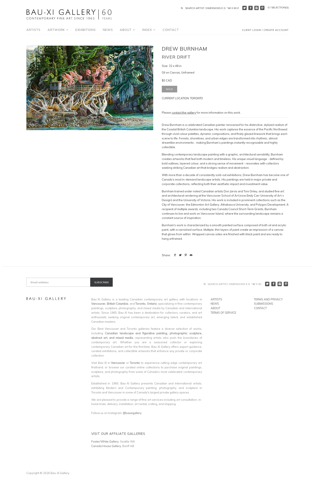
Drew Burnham (184, 48)
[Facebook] (250, 8)
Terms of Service (223, 312)
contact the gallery (184, 112)
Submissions (263, 303)
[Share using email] (191, 255)
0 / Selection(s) (278, 7)
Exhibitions (85, 30)
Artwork (57, 30)
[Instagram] (256, 8)
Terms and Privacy (268, 299)
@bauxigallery (132, 413)
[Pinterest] (262, 8)
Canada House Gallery (106, 446)
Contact (171, 30)
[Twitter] (244, 8)
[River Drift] (89, 88)
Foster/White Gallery (105, 441)
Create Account (276, 30)
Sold (169, 89)
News (108, 30)
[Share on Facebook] (175, 255)
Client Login (251, 30)
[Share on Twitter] (180, 255)
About (126, 30)
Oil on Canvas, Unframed (178, 72)
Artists (33, 30)
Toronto (196, 98)
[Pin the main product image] (186, 255)
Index (147, 30)
